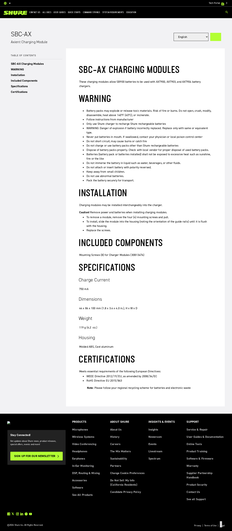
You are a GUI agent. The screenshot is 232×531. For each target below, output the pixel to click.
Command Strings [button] (91, 12)
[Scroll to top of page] (221, 524)
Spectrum (154, 458)
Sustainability (118, 458)
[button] (36, 64)
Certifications (19, 92)
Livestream (155, 451)
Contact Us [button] (34, 12)
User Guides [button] (60, 12)
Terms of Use (210, 525)
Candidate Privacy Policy (125, 492)
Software (77, 487)
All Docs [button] (47, 12)
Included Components (24, 81)
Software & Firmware (200, 458)
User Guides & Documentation (205, 437)
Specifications (19, 86)
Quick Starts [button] (74, 12)
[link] (15, 13)
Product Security (197, 485)
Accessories (79, 480)
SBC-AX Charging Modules (27, 64)
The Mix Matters (120, 451)
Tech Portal (218, 3)
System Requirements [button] (113, 12)
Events (152, 444)
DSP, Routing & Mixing (86, 473)
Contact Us (193, 492)
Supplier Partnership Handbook (199, 475)
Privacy (197, 525)
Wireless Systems (83, 437)
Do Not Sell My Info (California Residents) (123, 482)
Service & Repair (197, 429)
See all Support (196, 499)
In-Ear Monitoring (83, 466)
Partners (115, 466)
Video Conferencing (84, 444)
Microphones (80, 429)
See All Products (82, 495)
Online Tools (194, 444)
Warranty (192, 466)
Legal (222, 525)
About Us (115, 429)
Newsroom (155, 437)
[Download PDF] (215, 37)
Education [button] (131, 12)
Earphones (78, 458)
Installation (18, 75)
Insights (153, 429)
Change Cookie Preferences (127, 473)
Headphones (79, 451)
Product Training (197, 451)
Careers (115, 444)
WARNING (17, 69)
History (114, 437)
